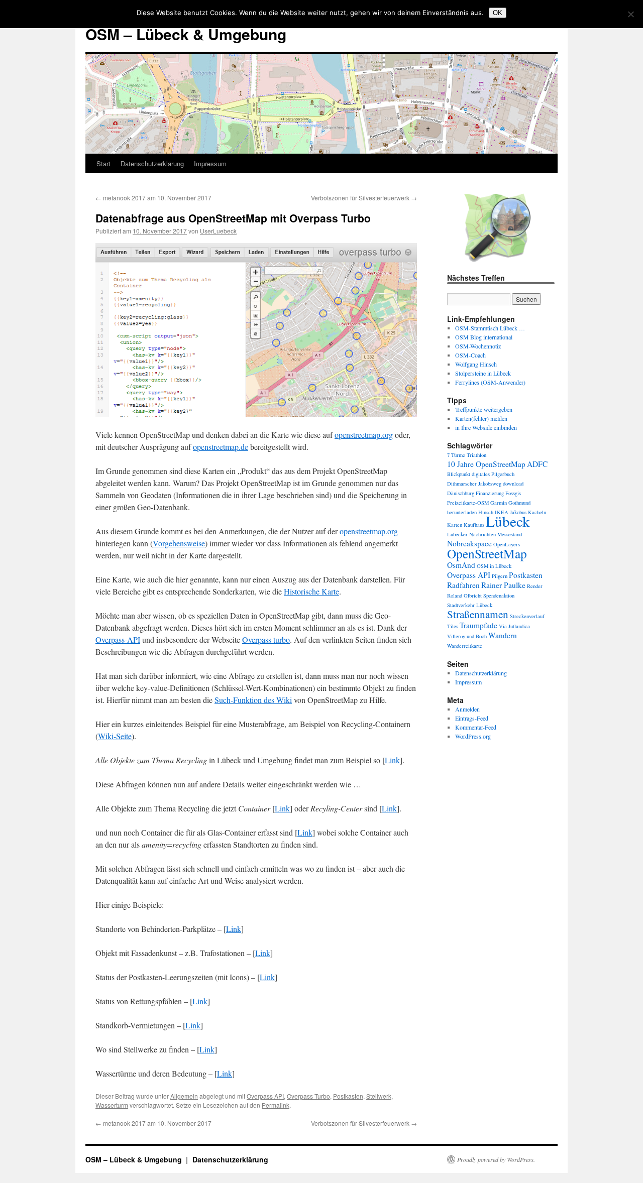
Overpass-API (117, 639)
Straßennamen (477, 614)
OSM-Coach (470, 355)
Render (535, 585)
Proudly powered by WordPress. (496, 1159)
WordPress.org (473, 736)
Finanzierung (490, 493)
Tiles (452, 626)
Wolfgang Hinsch (476, 364)
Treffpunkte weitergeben (483, 409)
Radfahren (463, 585)
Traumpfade (478, 625)
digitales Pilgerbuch (493, 474)
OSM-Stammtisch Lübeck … (490, 328)
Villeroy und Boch (467, 636)
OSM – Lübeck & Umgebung (185, 34)
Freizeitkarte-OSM (468, 502)
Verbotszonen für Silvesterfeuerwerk (364, 197)
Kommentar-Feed (475, 727)
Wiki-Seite (115, 736)
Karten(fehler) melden (481, 418)
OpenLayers (506, 544)
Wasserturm (111, 1105)
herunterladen (462, 512)
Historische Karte (311, 591)
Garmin (498, 502)
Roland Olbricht (464, 595)
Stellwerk (378, 1096)
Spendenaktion (498, 595)
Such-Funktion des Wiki (253, 699)
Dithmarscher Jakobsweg (474, 483)
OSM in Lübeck (494, 565)
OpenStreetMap (487, 553)
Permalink (275, 1105)
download (513, 483)
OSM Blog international (483, 337)
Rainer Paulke (503, 585)
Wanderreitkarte (464, 645)
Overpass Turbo (308, 1096)
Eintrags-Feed (471, 718)
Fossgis (513, 493)
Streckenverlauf (527, 616)
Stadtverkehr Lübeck (469, 605)
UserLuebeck (218, 230)
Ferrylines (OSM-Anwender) (490, 382)
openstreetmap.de (220, 446)
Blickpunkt (458, 474)
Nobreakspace (469, 543)
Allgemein (184, 1096)
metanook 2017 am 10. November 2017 (153, 197)
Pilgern (499, 575)
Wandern (502, 635)
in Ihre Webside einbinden (486, 427)
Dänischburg (460, 493)
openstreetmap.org (364, 434)
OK (497, 13)
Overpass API (265, 1096)
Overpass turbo (266, 639)
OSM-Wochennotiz (478, 346)
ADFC (537, 464)
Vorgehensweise (179, 543)
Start (103, 163)
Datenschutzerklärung (152, 163)
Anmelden (467, 709)
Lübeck (508, 521)
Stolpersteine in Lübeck (483, 373)
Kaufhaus (474, 524)
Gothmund (519, 502)
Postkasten (348, 1096)
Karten (454, 524)
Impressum (210, 163)
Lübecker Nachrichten (471, 534)
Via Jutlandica (514, 626)
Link (392, 760)
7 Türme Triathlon (466, 454)
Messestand (509, 534)
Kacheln (537, 512)
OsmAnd (461, 565)
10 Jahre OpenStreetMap (486, 464)
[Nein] (630, 14)
